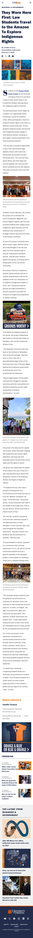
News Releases (14, 924)
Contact (16, 926)
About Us (6, 924)
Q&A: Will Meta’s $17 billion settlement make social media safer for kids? (15, 843)
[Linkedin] (23, 919)
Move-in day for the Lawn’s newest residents (9, 796)
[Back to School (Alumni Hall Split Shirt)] (16, 737)
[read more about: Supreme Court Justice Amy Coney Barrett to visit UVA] (16, 885)
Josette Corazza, (10, 47)
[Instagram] (19, 919)
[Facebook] (14, 919)
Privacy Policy (24, 924)
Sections (2, 2)
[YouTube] (5, 919)
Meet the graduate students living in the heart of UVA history (9, 782)
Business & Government (13, 7)
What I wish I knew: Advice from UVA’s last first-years (10, 769)
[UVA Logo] (16, 912)
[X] (10, 919)
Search (30, 2)
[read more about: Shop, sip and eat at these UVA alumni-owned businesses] (16, 858)
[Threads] (28, 919)
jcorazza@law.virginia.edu (11, 50)
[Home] (16, 3)
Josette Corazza (9, 704)
